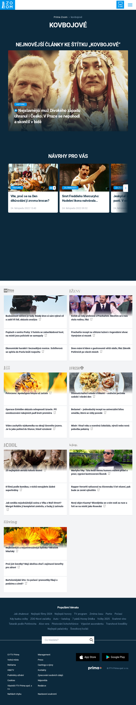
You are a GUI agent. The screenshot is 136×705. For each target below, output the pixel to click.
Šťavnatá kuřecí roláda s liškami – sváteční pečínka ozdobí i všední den (98, 395)
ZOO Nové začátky (40, 618)
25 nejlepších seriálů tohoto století (24, 470)
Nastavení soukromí (47, 694)
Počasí (118, 613)
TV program (80, 613)
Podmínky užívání (15, 675)
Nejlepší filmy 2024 (41, 613)
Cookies (11, 680)
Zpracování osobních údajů (50, 675)
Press (40, 660)
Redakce (42, 685)
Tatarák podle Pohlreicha (22, 623)
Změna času (96, 613)
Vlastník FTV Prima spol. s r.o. (19, 687)
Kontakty (42, 670)
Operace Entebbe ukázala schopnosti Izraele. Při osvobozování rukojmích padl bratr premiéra (31, 411)
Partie (109, 613)
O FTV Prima (13, 654)
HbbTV (10, 670)
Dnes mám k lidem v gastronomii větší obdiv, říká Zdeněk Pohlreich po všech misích (100, 350)
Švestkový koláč (79, 628)
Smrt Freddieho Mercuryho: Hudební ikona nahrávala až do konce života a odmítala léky (82, 198)
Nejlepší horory (63, 613)
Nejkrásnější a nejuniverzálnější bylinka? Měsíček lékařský (32, 549)
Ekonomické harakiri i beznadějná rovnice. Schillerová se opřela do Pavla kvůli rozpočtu (34, 350)
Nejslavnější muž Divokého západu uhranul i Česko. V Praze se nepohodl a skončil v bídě (47, 116)
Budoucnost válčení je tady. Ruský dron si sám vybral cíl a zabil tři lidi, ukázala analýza (35, 318)
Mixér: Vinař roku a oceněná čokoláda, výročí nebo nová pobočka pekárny (100, 427)
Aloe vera (44, 623)
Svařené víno (119, 618)
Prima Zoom (61, 17)
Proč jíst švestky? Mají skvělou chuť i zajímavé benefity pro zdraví (34, 566)
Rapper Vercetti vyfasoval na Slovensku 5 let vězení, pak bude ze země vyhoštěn (100, 488)
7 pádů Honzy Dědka (83, 618)
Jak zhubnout (21, 613)
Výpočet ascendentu (92, 623)
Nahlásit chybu (14, 694)
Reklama (11, 665)
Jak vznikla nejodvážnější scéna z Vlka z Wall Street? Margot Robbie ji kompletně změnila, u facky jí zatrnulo (34, 504)
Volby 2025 (103, 618)
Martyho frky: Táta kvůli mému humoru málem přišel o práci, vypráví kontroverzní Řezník (99, 472)
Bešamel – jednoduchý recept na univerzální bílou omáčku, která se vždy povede (97, 411)
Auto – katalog (61, 618)
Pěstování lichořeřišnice (65, 623)
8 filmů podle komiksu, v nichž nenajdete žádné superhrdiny (30, 488)
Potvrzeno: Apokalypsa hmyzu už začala (27, 393)
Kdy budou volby (19, 618)
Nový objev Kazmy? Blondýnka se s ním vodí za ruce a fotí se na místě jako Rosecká (99, 504)
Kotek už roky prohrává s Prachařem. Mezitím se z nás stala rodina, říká (99, 318)
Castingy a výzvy (45, 665)
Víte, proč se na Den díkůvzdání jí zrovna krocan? (30, 198)
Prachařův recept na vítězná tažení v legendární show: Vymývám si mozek (99, 334)
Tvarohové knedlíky (116, 623)
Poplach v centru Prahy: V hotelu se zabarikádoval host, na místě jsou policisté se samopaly (35, 334)
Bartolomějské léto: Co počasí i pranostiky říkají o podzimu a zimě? (32, 582)
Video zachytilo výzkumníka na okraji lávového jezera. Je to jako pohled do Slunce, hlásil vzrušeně (34, 427)
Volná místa (13, 660)
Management (44, 654)
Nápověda (42, 680)
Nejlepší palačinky (58, 628)
